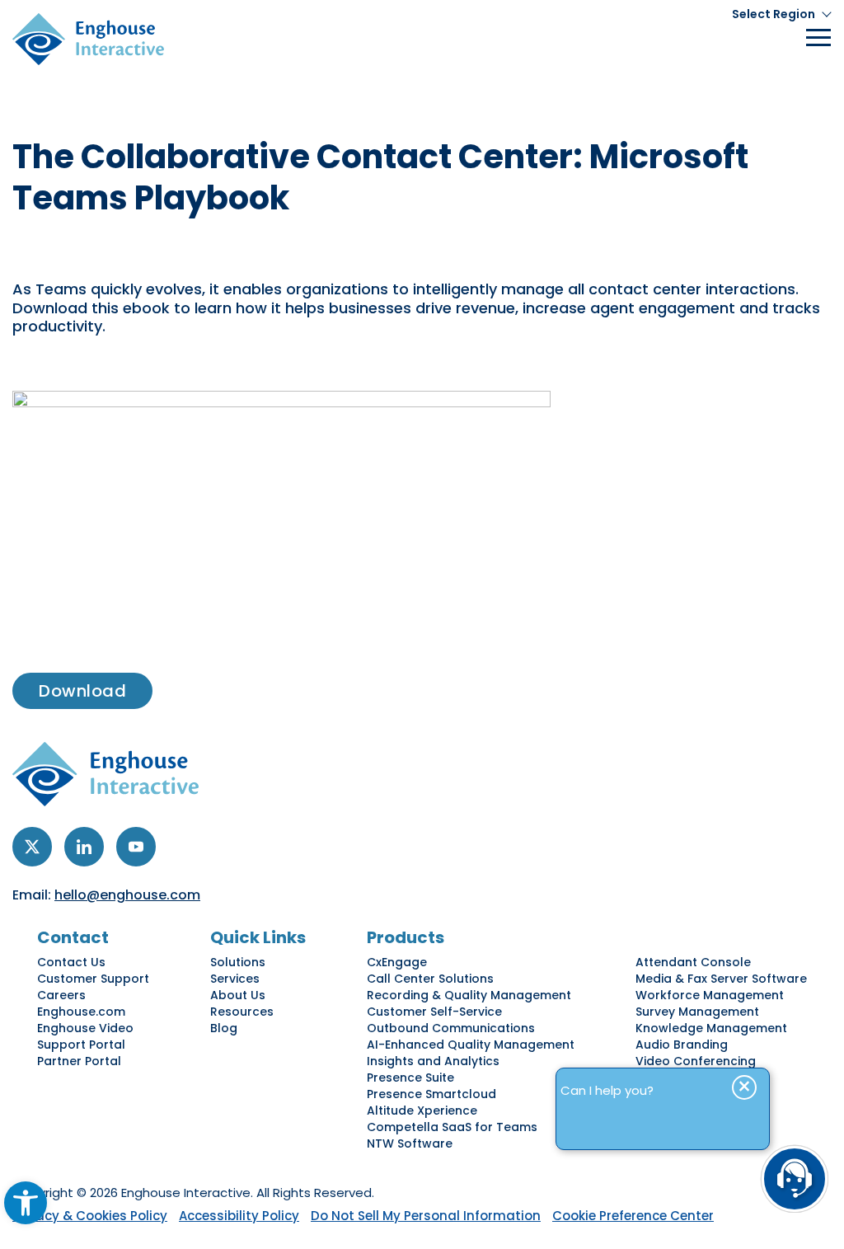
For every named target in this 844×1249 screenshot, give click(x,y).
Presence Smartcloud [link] (431, 1094)
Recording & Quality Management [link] (469, 995)
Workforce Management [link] (709, 995)
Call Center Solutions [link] (430, 978)
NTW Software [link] (409, 1143)
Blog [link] (223, 1028)
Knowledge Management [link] (711, 1028)
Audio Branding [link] (681, 1044)
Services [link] (235, 978)
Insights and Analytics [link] (433, 1061)
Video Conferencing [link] (695, 1061)
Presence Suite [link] (410, 1077)
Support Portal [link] (81, 1044)
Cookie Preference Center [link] (633, 1215)
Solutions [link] (237, 962)
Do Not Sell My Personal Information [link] (426, 1215)
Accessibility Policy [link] (239, 1215)
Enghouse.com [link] (81, 1011)
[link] (25, 1202)
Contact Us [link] (71, 962)
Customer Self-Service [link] (434, 1011)
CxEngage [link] (397, 962)
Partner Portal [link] (79, 1061)
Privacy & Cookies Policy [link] (89, 1215)
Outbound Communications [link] (451, 1028)
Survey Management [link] (697, 1011)
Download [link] (82, 690)
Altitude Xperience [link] (422, 1110)
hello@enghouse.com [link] (127, 894)
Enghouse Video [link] (85, 1028)
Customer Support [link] (93, 978)
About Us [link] (237, 995)
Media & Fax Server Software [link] (721, 978)
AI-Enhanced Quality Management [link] (470, 1044)
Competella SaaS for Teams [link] (452, 1127)
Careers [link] (61, 995)
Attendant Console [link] (693, 962)
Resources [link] (242, 1011)
